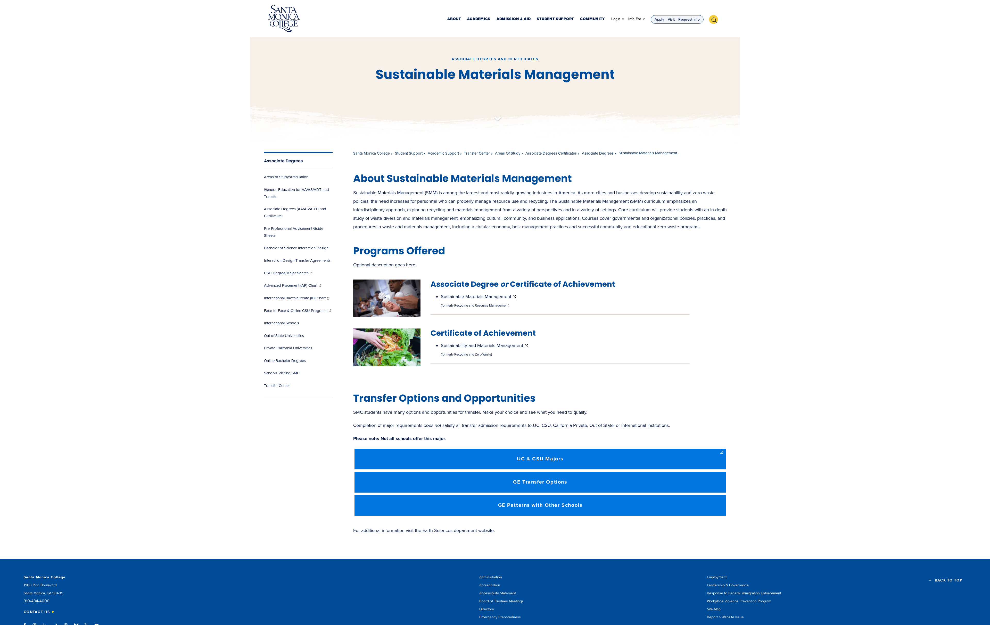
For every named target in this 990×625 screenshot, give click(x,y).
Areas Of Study (507, 153)
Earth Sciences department (450, 530)
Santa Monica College (371, 153)
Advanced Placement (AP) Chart (293, 285)
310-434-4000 (37, 601)
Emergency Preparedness (500, 617)
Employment (717, 577)
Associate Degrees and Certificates (494, 59)
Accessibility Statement (497, 593)
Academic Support (443, 153)
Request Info (689, 19)
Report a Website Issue (725, 617)
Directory (486, 609)
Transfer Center (277, 385)
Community (592, 19)
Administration (490, 577)
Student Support (555, 19)
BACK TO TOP (948, 580)
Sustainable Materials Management (479, 296)
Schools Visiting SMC (282, 373)
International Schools (281, 323)
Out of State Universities (284, 335)
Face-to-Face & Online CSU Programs (298, 310)
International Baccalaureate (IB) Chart (297, 298)
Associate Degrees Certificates (551, 153)
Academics (478, 19)
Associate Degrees (283, 161)
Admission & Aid (514, 19)
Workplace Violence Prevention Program (739, 601)
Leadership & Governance (728, 585)
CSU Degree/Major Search (288, 273)
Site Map (714, 609)
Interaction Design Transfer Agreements (297, 260)
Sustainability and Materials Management (485, 345)
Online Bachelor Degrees (285, 360)
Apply (659, 19)
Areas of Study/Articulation (286, 177)
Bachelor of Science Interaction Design (296, 248)
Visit (671, 19)
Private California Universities (288, 348)
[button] (715, 18)
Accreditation (489, 585)
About (454, 19)
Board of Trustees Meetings (501, 601)
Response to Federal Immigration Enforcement (744, 593)
